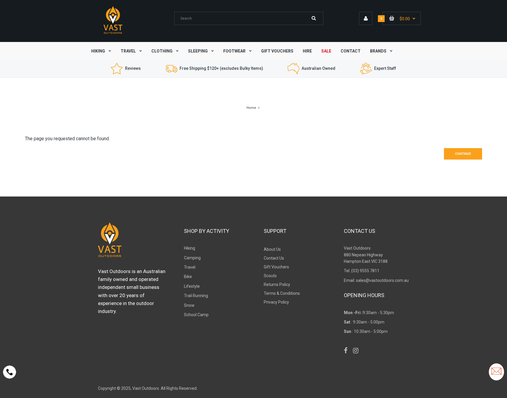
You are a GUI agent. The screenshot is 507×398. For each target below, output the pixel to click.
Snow (189, 305)
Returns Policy (277, 284)
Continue (463, 154)
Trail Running (196, 295)
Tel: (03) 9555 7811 (361, 270)
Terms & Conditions (282, 293)
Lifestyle (192, 286)
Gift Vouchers (276, 267)
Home (251, 108)
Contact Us (274, 258)
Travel (189, 267)
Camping (192, 257)
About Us (272, 249)
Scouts (270, 275)
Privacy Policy (276, 302)
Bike (188, 276)
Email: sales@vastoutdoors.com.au (376, 280)
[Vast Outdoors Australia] (113, 33)
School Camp (196, 314)
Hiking (189, 248)
